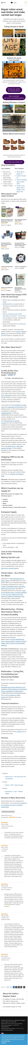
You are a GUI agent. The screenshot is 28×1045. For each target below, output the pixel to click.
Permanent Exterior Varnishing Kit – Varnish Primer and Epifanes (20, 244)
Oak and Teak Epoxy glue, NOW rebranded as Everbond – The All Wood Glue (14, 316)
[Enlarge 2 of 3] (23, 31)
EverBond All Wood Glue (7, 266)
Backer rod (4, 333)
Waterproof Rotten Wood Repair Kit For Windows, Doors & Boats (7, 221)
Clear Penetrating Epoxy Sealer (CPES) (21, 220)
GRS (17, 547)
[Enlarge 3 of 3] (23, 40)
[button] (25, 3)
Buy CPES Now (6, 1041)
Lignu (4, 545)
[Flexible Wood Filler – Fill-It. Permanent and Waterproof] (7, 235)
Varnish (18, 331)
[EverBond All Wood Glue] (7, 259)
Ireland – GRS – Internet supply (14, 785)
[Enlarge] (23, 63)
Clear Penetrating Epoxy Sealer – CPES (22, 181)
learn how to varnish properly (9, 568)
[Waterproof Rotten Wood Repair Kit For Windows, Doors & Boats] (7, 212)
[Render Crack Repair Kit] (7, 280)
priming (20, 324)
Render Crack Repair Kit (7, 287)
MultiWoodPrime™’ (6, 413)
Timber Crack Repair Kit (20, 266)
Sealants (23, 331)
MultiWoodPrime (8, 304)
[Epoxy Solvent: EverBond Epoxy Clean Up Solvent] (21, 280)
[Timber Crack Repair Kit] (21, 259)
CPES (4, 300)
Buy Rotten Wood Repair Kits (14, 162)
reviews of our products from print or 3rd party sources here (14, 805)
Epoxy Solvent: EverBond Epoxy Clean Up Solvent (20, 289)
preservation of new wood (15, 407)
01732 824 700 (19, 1028)
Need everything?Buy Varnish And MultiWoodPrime (14, 97)
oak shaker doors (10, 446)
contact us (20, 731)
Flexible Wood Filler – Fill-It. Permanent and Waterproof (6, 244)
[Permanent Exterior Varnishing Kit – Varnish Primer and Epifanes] (21, 235)
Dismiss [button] (4, 1043)
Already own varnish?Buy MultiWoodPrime (14, 90)
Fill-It (4, 310)
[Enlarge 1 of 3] (11, 31)
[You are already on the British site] (2, 1033)
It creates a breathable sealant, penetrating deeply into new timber (13, 586)
